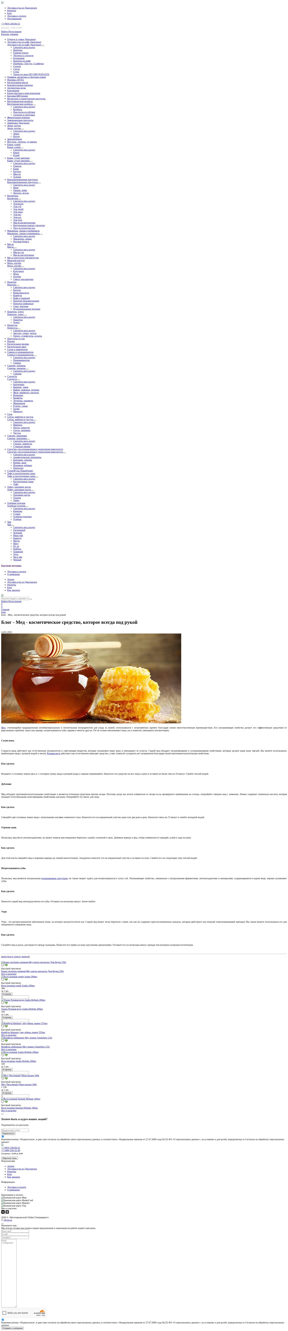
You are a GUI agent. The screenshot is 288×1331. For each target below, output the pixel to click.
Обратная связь (9, 1158)
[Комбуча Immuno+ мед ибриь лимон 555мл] (24, 1023)
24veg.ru (8, 1220)
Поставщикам (14, 18)
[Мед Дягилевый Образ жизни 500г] (20, 1075)
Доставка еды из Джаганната (22, 8)
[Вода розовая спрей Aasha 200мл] (19, 976)
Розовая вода (53, 753)
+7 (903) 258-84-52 (10, 23)
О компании (13, 574)
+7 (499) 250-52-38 (10, 1150)
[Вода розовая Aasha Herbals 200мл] (20, 1052)
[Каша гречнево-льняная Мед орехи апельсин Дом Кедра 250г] (33, 962)
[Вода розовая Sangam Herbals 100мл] (20, 1099)
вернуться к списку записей (15, 956)
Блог (9, 13)
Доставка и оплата (16, 16)
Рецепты (11, 10)
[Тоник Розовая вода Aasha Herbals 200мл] (23, 1000)
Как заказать (13, 590)
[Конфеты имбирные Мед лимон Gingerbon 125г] (26, 1037)
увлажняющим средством (54, 878)
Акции (10, 579)
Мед (3, 727)
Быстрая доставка (11, 565)
